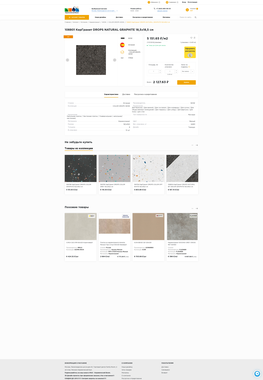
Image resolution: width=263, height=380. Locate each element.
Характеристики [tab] (111, 94)
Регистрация (192, 2)
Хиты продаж (127, 370)
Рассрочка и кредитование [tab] (145, 94)
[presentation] (67, 60)
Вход (184, 2)
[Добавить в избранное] (191, 37)
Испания (131, 45)
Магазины (166, 17)
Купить (186, 82)
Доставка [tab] (126, 94)
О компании (126, 375)
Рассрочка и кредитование (143, 17)
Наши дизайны (100, 17)
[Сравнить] (194, 37)
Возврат (164, 372)
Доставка (119, 17)
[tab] (79, 149)
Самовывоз (165, 370)
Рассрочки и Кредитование (132, 378)
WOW (130, 38)
